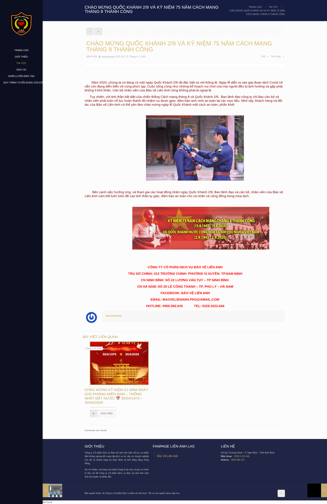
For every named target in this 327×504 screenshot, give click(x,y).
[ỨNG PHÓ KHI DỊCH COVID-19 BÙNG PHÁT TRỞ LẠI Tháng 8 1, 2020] (52, 490)
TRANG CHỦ (255, 7)
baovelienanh (108, 56)
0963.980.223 (237, 460)
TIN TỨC (273, 7)
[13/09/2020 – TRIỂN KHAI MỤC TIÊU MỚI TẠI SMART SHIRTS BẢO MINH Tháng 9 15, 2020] (317, 490)
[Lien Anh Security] (21, 23)
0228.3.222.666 (242, 456)
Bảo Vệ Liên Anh (167, 456)
